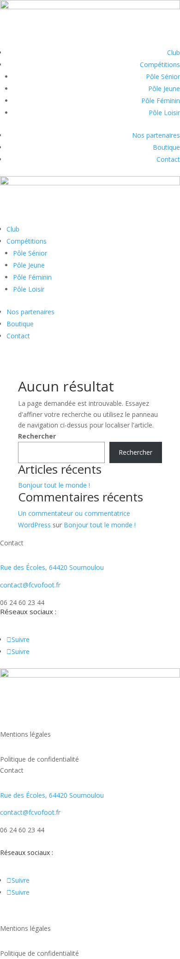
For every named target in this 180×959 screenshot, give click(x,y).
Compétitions (160, 64)
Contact (168, 159)
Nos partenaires (156, 135)
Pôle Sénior (163, 76)
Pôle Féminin (160, 100)
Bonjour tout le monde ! (54, 485)
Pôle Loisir (164, 112)
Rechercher (37, 436)
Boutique (166, 147)
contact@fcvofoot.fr (30, 584)
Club (173, 52)
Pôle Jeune (164, 88)
